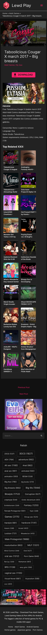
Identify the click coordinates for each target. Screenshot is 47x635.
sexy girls (26, 567)
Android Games (33, 627)
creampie (10, 500)
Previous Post (24, 387)
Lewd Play (21, 5)
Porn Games (38, 630)
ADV (9, 459)
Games (12, 516)
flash (34, 511)
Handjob (10, 523)
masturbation (14, 545)
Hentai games (10, 630)
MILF (33, 545)
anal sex (11, 471)
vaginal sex (13, 573)
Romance (25, 562)
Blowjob (12, 494)
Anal (28, 465)
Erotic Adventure (31, 500)
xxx (8, 584)
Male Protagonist (17, 539)
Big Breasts (13, 488)
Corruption (32, 494)
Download (25, 74)
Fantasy (31, 505)
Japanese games (24, 630)
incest (23, 528)
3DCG (26, 453)
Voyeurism (32, 578)
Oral (28, 551)
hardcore (29, 522)
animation (11, 476)
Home (10, 627)
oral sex (12, 556)
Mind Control (11, 551)
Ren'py (9, 562)
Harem (9, 528)
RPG (10, 567)
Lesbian (11, 533)
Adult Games (9, 65)
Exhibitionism (11, 505)
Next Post (24, 394)
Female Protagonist (14, 511)
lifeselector (28, 533)
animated (27, 471)
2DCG (9, 454)
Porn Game (31, 556)
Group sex (31, 517)
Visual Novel (13, 578)
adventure (26, 459)
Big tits (33, 487)
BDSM (27, 476)
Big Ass (11, 482)
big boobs (27, 482)
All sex (11, 465)
